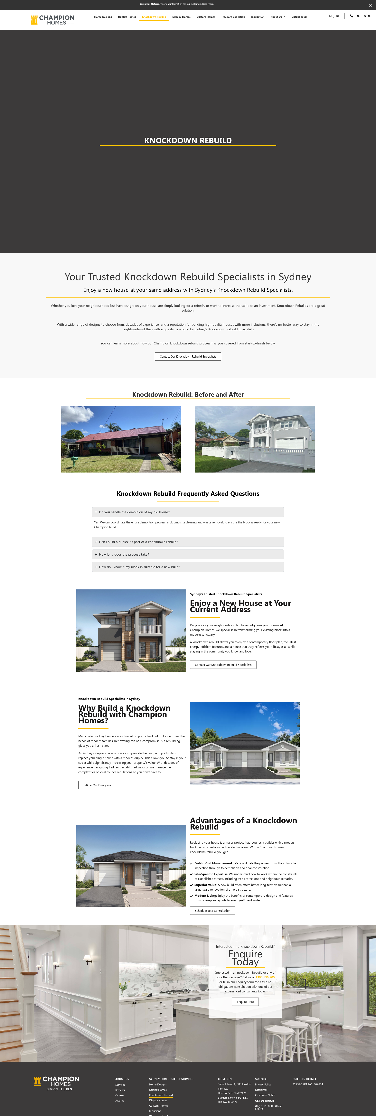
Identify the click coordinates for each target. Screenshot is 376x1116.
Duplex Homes (127, 16)
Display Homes (181, 16)
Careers (119, 1095)
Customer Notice (265, 1095)
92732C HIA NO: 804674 (308, 1084)
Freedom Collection (233, 16)
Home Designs (103, 16)
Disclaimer (261, 1090)
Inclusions (155, 1111)
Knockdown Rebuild (154, 16)
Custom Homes (206, 16)
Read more (207, 3)
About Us (276, 16)
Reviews (120, 1090)
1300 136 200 (265, 977)
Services (120, 1084)
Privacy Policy (263, 1084)
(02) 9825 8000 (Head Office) (268, 1107)
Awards (119, 1100)
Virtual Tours (299, 16)
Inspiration (257, 16)
